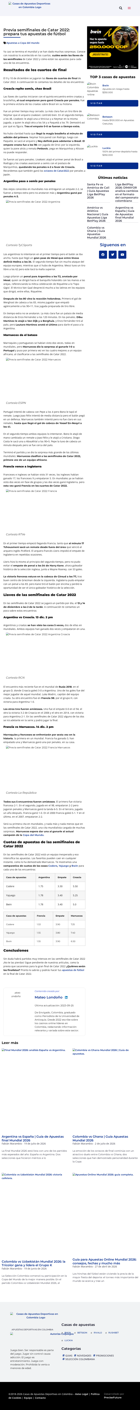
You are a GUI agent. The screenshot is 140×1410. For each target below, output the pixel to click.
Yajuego (64, 865)
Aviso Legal (81, 1394)
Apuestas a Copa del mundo (23, 42)
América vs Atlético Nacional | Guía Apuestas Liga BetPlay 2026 (97, 214)
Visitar (96, 103)
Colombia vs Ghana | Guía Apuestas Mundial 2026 (96, 232)
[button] (120, 8)
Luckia (106, 148)
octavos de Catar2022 (56, 170)
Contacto (40, 1397)
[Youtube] (122, 255)
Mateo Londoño (48, 997)
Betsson (107, 116)
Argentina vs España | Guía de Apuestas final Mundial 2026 (124, 214)
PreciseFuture (113, 1397)
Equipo (28, 1397)
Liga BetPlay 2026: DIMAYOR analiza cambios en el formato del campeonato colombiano (126, 192)
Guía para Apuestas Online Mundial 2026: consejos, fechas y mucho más (104, 1261)
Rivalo (98, 1332)
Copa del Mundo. (33, 835)
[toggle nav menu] (129, 8)
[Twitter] (113, 255)
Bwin (75, 865)
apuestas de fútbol (73, 970)
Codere (52, 865)
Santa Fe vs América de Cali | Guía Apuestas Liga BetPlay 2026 (98, 191)
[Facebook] (103, 255)
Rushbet (113, 1332)
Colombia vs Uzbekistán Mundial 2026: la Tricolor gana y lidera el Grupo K (33, 1263)
